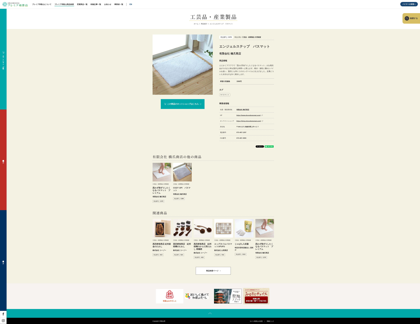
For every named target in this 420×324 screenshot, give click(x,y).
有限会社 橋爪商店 (242, 109)
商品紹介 (204, 24)
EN (131, 4)
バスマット (225, 95)
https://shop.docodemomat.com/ (248, 121)
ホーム (196, 24)
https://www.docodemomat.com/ (248, 115)
